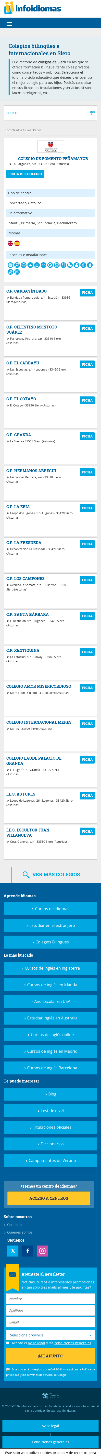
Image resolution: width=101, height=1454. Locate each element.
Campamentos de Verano (52, 1160)
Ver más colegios (55, 874)
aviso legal (36, 1343)
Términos (32, 1375)
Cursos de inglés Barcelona (51, 1068)
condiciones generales (72, 1343)
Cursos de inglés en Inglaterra (52, 968)
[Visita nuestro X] (12, 1251)
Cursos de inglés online (52, 1034)
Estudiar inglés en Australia (51, 1018)
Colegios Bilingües (52, 942)
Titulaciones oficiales (51, 1127)
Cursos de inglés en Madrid (51, 1051)
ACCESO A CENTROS (48, 1198)
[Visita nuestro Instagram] (42, 1251)
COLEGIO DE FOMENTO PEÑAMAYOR (53, 158)
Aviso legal (50, 1425)
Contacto (14, 1224)
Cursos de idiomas (51, 908)
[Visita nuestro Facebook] (27, 1251)
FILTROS (11, 113)
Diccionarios (52, 1144)
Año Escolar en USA (51, 1001)
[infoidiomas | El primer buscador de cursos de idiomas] (32, 8)
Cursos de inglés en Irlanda (51, 984)
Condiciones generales (50, 1442)
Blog (51, 1094)
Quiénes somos (19, 1232)
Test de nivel (52, 1110)
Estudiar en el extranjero (51, 925)
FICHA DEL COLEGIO (25, 174)
